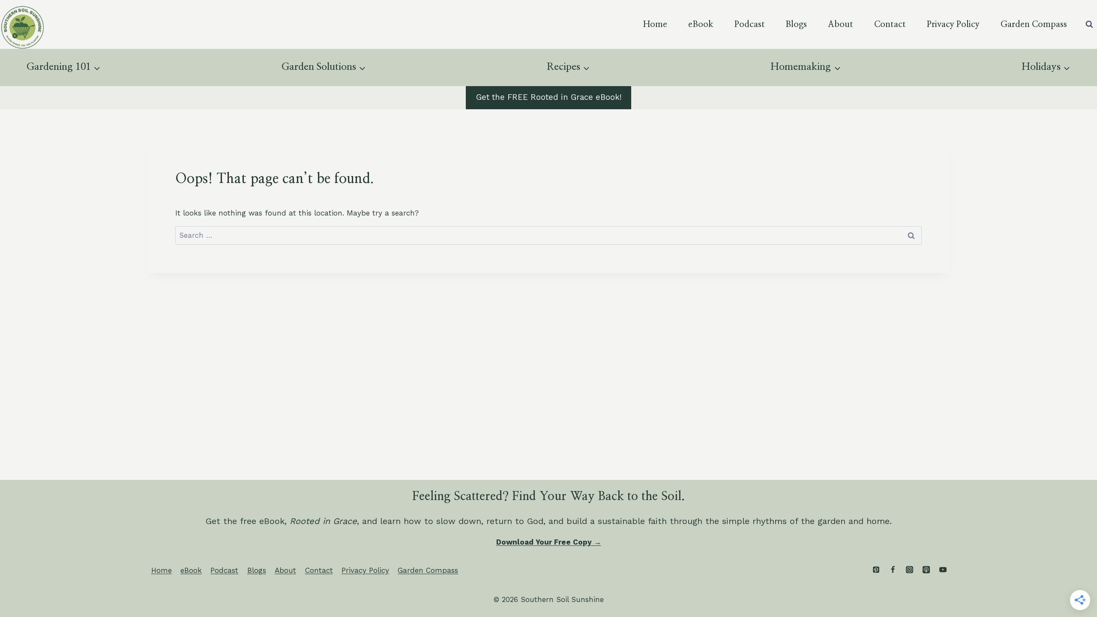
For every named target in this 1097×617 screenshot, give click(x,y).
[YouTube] (942, 570)
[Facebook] (892, 570)
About (840, 24)
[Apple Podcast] (926, 570)
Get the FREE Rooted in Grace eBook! (548, 97)
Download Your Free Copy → (548, 542)
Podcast (749, 24)
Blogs (796, 24)
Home (655, 24)
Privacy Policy (953, 24)
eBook (700, 24)
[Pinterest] (876, 570)
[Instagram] (909, 570)
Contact (890, 24)
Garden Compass (1034, 24)
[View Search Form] (1089, 24)
